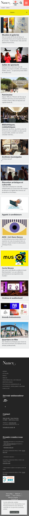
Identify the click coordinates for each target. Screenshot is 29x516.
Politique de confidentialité (11, 384)
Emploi (4, 375)
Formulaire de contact (8, 427)
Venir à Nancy (17, 495)
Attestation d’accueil (8, 447)
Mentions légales (8, 382)
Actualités (6, 373)
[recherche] (21, 3)
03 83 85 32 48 (6, 463)
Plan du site (6, 388)
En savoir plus (14, 512)
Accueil (3, 7)
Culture (7, 7)
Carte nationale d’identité (10, 444)
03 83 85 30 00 (12, 423)
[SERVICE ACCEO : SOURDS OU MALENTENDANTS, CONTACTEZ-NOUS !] (8, 481)
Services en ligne (15, 4)
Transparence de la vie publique (12, 380)
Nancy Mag (9, 494)
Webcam (5, 378)
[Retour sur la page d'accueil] (6, 3)
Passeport (6, 441)
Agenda (5, 371)
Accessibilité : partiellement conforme (14, 386)
